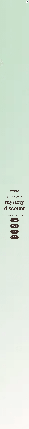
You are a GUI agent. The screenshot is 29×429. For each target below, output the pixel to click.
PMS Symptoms (14, 237)
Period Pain (14, 220)
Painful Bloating (14, 226)
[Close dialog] (27, 2)
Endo (14, 231)
